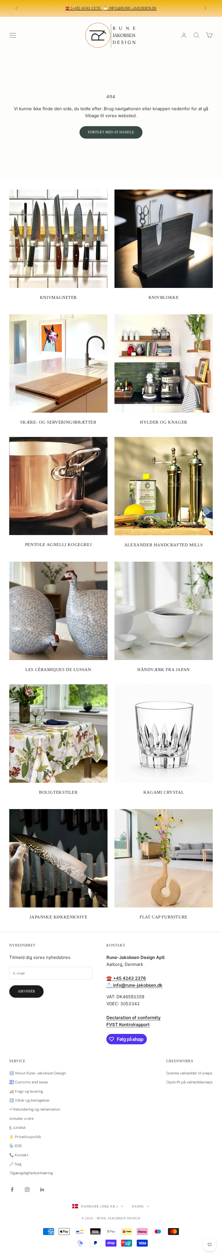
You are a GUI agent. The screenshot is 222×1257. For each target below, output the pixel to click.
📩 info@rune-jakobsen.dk (130, 8)
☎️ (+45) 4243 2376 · (83, 8)
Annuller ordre (21, 1118)
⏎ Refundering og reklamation (34, 1109)
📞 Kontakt (18, 1155)
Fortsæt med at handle (111, 132)
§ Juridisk (17, 1127)
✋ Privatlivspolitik (25, 1136)
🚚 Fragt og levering (26, 1091)
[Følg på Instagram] (27, 1189)
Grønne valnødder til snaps (189, 1073)
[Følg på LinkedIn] (42, 1189)
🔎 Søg (15, 1164)
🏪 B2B (15, 1145)
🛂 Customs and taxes (28, 1082)
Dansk (138, 1206)
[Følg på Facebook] (12, 1189)
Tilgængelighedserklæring (31, 1172)
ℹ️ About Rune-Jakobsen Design (37, 1073)
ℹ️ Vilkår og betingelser (29, 1100)
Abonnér (26, 991)
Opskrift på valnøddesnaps (189, 1082)
